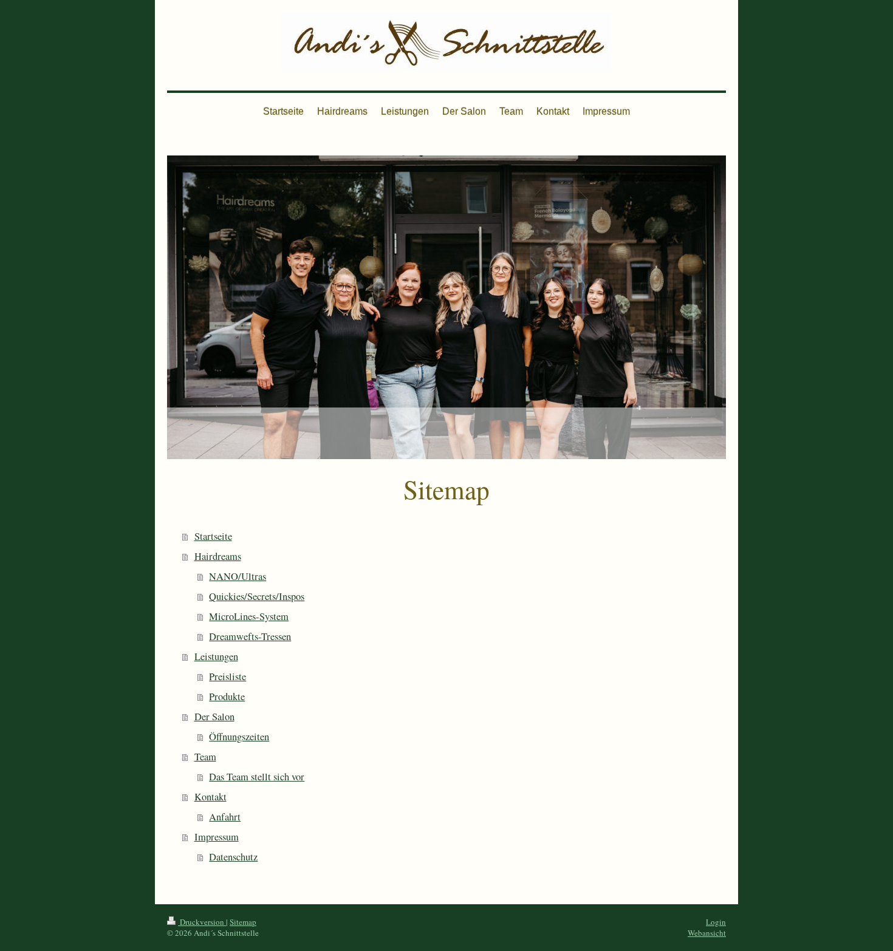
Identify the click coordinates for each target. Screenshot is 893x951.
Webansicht (707, 932)
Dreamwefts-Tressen (250, 636)
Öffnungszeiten (239, 736)
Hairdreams (217, 556)
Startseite (213, 536)
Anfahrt (225, 816)
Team (205, 756)
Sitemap (243, 921)
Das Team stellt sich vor (256, 776)
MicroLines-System (249, 616)
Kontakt (210, 796)
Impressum (216, 837)
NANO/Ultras (237, 576)
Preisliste (227, 676)
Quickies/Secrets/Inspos (256, 596)
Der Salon (214, 716)
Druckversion (202, 921)
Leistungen (216, 656)
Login (716, 921)
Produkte (227, 696)
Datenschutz (233, 857)
